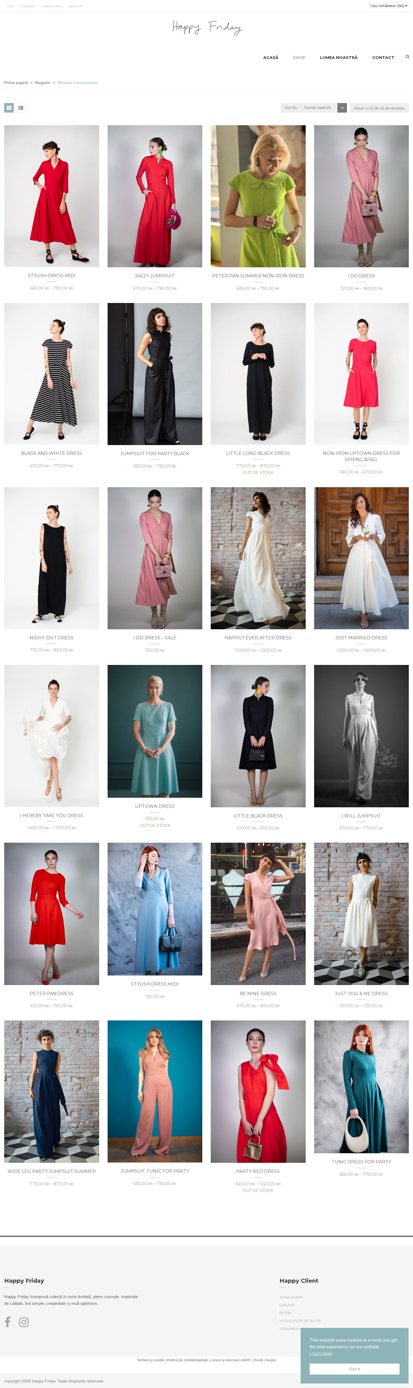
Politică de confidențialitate (187, 1360)
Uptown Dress (154, 806)
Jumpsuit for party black (155, 453)
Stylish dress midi (52, 275)
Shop (299, 57)
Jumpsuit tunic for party (155, 1171)
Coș (10, 6)
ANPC (246, 1360)
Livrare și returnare (224, 1360)
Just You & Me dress (361, 993)
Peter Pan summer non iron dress (258, 276)
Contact (383, 57)
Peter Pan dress (52, 993)
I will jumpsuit (361, 816)
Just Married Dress (361, 638)
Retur (285, 1313)
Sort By (291, 108)
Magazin (42, 82)
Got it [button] (354, 1369)
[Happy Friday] (207, 27)
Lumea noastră (339, 57)
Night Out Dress (52, 638)
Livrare (287, 1305)
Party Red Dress (258, 1171)
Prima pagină (16, 82)
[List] (21, 108)
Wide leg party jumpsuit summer (52, 1171)
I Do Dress (361, 276)
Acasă (270, 57)
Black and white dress (51, 453)
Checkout (28, 6)
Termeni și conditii (150, 1360)
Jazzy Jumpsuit (155, 276)
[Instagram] (24, 1325)
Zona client (291, 1297)
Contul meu (52, 6)
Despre (270, 1360)
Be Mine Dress (258, 993)
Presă (258, 1360)
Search (407, 56)
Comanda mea (293, 1329)
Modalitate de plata (300, 1321)
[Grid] (9, 108)
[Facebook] (9, 1325)
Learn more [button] (321, 1353)
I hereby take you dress (51, 815)
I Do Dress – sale (154, 638)
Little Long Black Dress (258, 453)
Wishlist (75, 6)
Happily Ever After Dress (258, 638)
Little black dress (258, 816)
